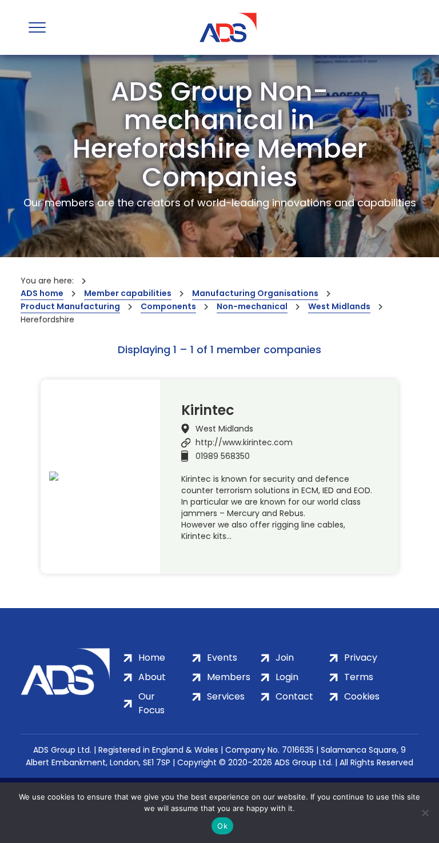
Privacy (360, 657)
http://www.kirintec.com (244, 442)
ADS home (42, 293)
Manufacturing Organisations (255, 293)
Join (285, 657)
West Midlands (339, 306)
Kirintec (207, 410)
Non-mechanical (252, 306)
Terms (358, 677)
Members (228, 677)
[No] (424, 812)
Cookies (362, 696)
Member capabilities (127, 293)
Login (287, 677)
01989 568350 (222, 456)
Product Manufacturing (70, 306)
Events (222, 657)
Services (226, 696)
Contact (294, 696)
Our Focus (151, 703)
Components (168, 306)
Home (151, 657)
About (152, 677)
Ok (222, 825)
